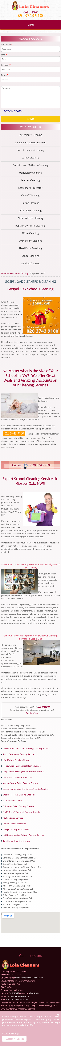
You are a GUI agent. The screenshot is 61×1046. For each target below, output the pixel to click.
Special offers (32, 713)
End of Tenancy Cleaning (30, 150)
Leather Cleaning (30, 180)
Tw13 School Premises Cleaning (16, 841)
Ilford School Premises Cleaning (16, 760)
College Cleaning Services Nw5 (16, 829)
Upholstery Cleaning (30, 172)
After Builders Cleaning (30, 218)
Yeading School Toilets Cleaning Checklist (20, 783)
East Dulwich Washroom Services (17, 777)
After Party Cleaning (30, 210)
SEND (30, 119)
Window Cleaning (30, 263)
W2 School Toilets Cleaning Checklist (18, 794)
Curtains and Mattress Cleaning (30, 165)
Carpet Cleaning (30, 157)
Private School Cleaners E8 (14, 823)
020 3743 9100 (30, 15)
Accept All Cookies (15, 1038)
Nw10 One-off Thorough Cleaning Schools (21, 812)
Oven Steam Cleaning (30, 240)
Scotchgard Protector (30, 187)
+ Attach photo (11, 111)
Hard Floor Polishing (30, 248)
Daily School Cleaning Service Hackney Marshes (23, 771)
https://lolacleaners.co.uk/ (16, 999)
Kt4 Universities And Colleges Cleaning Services (23, 835)
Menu (31, 24)
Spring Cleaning (30, 203)
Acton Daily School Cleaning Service (18, 754)
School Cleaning (30, 255)
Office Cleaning (30, 233)
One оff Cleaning (30, 195)
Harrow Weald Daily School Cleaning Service (22, 765)
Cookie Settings (11, 1033)
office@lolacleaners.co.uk (18, 996)
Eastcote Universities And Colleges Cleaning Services (25, 789)
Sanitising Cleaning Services (30, 142)
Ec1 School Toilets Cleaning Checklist (19, 806)
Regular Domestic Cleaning (30, 225)
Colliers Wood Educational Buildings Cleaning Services (26, 748)
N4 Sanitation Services (13, 800)
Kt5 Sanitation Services (13, 818)
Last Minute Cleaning (30, 135)
